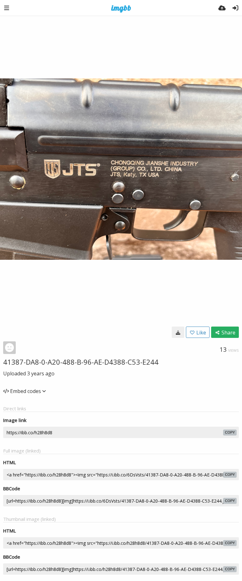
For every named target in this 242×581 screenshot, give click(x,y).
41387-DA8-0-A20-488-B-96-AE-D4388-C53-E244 (80, 362)
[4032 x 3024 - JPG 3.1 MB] (178, 332)
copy (230, 432)
